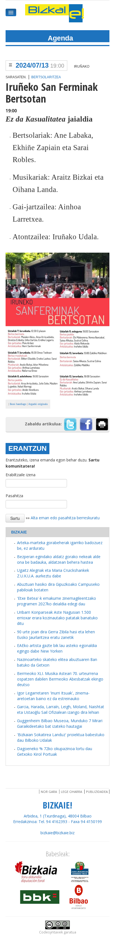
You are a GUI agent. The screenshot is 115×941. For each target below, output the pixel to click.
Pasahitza (14, 495)
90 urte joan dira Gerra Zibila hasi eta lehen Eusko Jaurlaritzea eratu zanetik (56, 634)
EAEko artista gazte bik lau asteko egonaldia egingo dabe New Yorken (57, 648)
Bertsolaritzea (46, 77)
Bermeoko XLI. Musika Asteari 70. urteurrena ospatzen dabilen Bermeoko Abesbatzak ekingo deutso (60, 679)
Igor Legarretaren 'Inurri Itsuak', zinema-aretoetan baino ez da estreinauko (53, 695)
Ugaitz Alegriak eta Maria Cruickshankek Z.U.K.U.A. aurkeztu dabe (53, 573)
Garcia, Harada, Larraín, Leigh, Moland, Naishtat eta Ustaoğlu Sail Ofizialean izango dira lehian (60, 709)
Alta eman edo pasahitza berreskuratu (65, 517)
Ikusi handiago (18, 404)
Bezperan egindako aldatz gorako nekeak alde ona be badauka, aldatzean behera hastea (58, 559)
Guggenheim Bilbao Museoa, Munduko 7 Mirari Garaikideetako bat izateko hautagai (59, 723)
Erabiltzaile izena (20, 474)
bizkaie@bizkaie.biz (57, 832)
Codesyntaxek (51, 932)
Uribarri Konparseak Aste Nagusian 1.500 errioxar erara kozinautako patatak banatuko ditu (57, 618)
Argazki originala (37, 404)
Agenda (60, 38)
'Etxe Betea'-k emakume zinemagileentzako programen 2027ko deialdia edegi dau (56, 601)
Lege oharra (71, 792)
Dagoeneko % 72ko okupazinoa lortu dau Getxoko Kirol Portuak (54, 751)
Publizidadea (97, 792)
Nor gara (49, 792)
